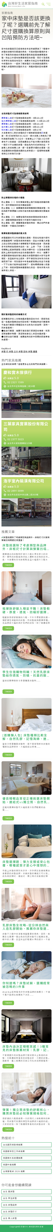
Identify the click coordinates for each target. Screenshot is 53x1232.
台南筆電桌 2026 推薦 (14, 1171)
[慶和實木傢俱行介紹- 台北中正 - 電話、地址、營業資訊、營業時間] (26, 393)
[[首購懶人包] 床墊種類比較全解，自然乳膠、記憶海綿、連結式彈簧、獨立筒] (26, 728)
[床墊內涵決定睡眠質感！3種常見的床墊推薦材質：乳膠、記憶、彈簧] (26, 1040)
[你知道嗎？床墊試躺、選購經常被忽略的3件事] (26, 979)
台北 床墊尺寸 (10, 1211)
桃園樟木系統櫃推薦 (13, 1158)
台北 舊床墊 (9, 1191)
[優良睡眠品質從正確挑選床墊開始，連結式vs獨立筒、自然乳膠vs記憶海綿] (26, 792)
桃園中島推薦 (9, 1164)
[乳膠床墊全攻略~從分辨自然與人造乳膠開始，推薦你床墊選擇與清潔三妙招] (26, 918)
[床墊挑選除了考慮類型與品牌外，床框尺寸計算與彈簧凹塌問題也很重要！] (26, 552)
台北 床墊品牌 (10, 1205)
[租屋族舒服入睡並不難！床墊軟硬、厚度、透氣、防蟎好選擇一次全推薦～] (26, 602)
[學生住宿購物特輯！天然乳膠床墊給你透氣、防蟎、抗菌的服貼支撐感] (26, 665)
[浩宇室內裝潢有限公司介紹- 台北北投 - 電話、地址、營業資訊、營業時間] (26, 501)
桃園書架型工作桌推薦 (14, 1151)
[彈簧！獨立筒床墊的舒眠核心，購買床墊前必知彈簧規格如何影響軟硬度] (26, 1103)
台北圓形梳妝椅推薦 (13, 1144)
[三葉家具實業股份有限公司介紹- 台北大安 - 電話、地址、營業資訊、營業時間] (26, 447)
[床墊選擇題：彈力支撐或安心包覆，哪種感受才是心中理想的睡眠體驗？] (26, 855)
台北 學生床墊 (10, 1198)
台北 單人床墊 (10, 1218)
